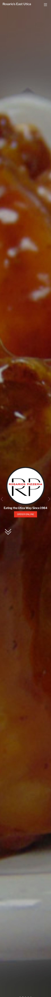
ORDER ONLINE (25, 514)
